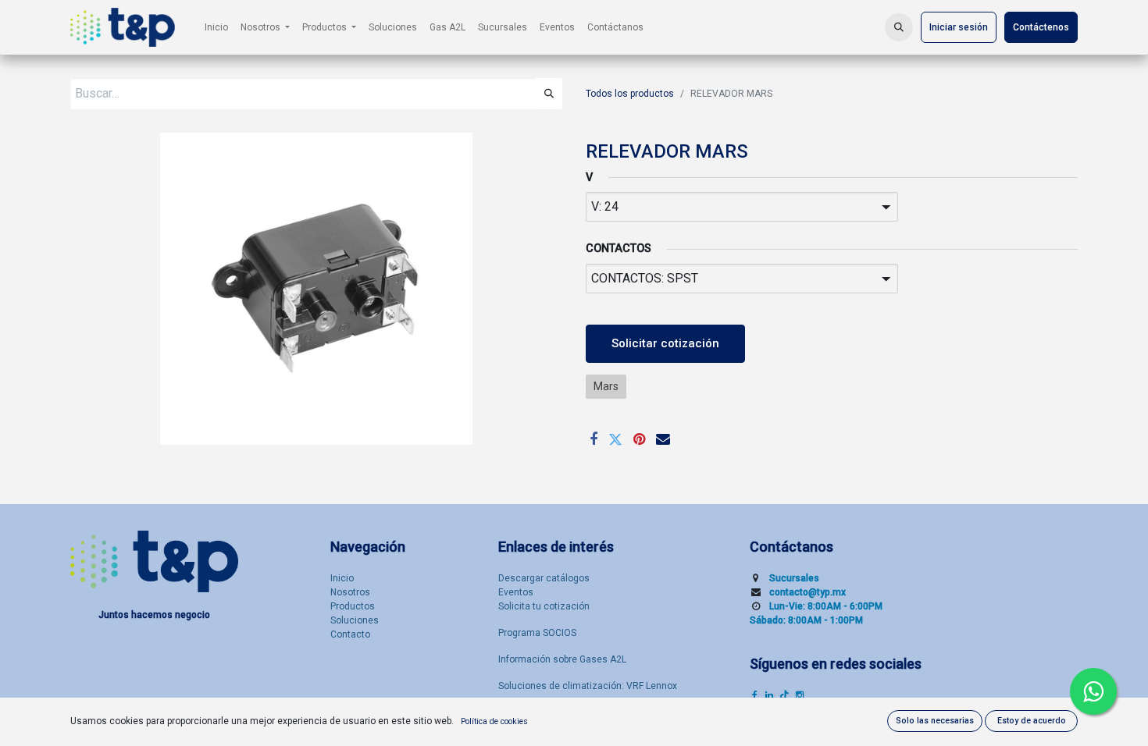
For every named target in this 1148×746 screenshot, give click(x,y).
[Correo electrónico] (663, 439)
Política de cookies (494, 721)
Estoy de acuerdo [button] (1031, 721)
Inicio (342, 578)
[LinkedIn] (769, 695)
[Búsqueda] (549, 93)
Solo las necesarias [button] (935, 721)
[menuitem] (216, 27)
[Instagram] (800, 695)
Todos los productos (630, 93)
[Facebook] (593, 439)
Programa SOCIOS (537, 632)
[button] (899, 27)
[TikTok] (784, 695)
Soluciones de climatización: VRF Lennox (587, 685)
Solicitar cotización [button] (665, 343)
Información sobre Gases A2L (562, 659)
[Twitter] (615, 439)
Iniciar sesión (958, 27)
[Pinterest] (639, 439)
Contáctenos (1041, 27)
